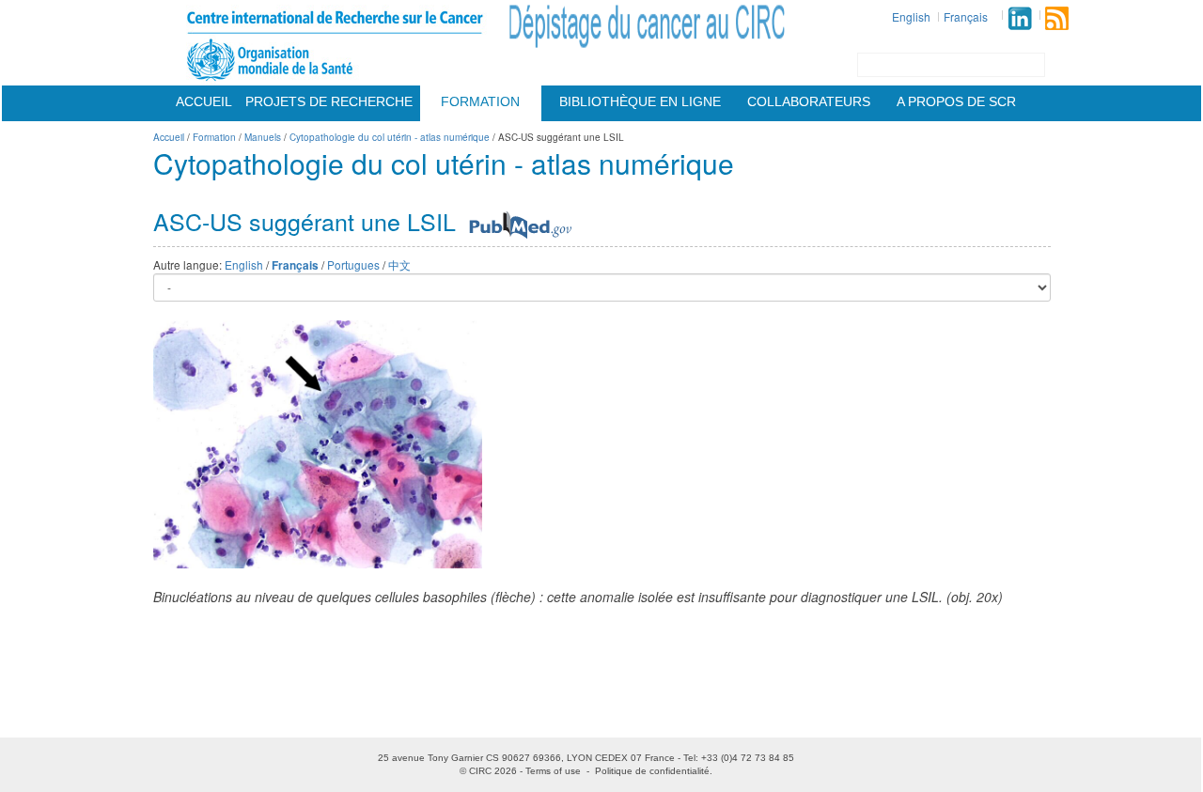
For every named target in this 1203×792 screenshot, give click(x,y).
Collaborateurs (808, 101)
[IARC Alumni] (1020, 18)
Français (966, 16)
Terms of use (553, 771)
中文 (399, 264)
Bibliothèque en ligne (640, 101)
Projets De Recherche (329, 101)
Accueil (204, 101)
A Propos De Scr (956, 101)
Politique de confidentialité (652, 771)
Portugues (353, 264)
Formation (480, 101)
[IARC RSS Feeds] (1057, 18)
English (911, 16)
